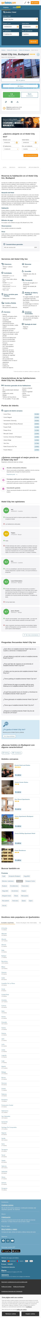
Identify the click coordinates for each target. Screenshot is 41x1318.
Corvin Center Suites (21, 782)
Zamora (3, 1182)
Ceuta (3, 989)
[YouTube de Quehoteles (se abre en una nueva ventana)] (12, 1241)
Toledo (3, 1160)
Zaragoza (4, 1188)
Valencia (3, 1166)
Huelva (3, 1028)
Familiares (18, 753)
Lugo (2, 1061)
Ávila (2, 950)
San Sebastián (5, 1116)
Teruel (3, 1155)
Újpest (31, 900)
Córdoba (4, 1000)
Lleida (3, 1050)
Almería (3, 944)
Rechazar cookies (11, 1314)
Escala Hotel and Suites (22, 765)
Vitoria (3, 1177)
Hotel (4, 167)
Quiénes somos (7, 1205)
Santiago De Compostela (8, 1127)
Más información (34, 167)
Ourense (4, 1083)
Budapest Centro (30, 881)
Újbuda (24, 900)
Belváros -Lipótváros (8, 881)
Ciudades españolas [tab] (7, 922)
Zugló (3, 876)
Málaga (3, 1072)
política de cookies (22, 1309)
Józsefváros (14, 891)
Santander (4, 1122)
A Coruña (4, 928)
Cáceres (3, 972)
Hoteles (3, 50)
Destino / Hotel (7, 16)
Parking (6, 753)
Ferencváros (25, 886)
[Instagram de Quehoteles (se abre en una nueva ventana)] (8, 1241)
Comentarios (29, 95)
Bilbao (3, 967)
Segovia (3, 1133)
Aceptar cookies (30, 1314)
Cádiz (3, 978)
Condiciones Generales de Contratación (11, 1291)
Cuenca (3, 1005)
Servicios (12, 167)
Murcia (3, 1077)
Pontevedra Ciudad (7, 1105)
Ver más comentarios (32, 635)
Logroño (3, 1055)
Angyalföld (27, 876)
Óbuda (16, 895)
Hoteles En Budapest (24, 50)
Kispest (24, 891)
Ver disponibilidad (31, 155)
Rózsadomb (5, 900)
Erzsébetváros (14, 886)
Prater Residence (20, 850)
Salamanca (4, 1111)
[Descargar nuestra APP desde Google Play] (6, 1251)
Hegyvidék (5, 891)
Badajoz (3, 956)
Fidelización (5, 1217)
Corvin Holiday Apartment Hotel (25, 833)
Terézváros (15, 900)
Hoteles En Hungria (12, 50)
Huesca (3, 1033)
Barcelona (4, 961)
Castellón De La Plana (8, 983)
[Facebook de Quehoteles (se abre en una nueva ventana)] (3, 1241)
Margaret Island (6, 895)
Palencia (4, 1094)
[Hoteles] (8, 2)
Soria (3, 1144)
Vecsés (4, 905)
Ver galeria (21, 80)
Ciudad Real (5, 994)
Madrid (3, 1066)
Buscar (34, 42)
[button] (35, 2)
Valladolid (4, 1171)
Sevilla (3, 1138)
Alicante (3, 939)
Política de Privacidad (19, 1286)
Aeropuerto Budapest (14, 876)
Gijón (3, 1011)
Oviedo (3, 1088)
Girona (3, 1016)
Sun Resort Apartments (22, 799)
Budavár (4, 886)
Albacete (4, 933)
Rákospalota (24, 895)
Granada (4, 1022)
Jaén (2, 1039)
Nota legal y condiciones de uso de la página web (14, 1282)
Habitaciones (22, 167)
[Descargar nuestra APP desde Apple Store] (16, 1251)
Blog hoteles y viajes (9, 1229)
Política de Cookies (6, 1286)
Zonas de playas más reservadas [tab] (26, 922)
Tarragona (4, 1149)
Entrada (7, 23)
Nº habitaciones (7, 31)
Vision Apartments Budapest (24, 816)
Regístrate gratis (11, 474)
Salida (25, 23)
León (2, 1044)
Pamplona (4, 1099)
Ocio (14, 7)
